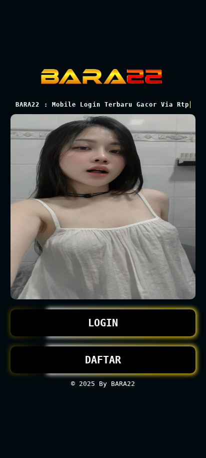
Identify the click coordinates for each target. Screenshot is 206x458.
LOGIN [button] (103, 323)
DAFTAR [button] (103, 360)
